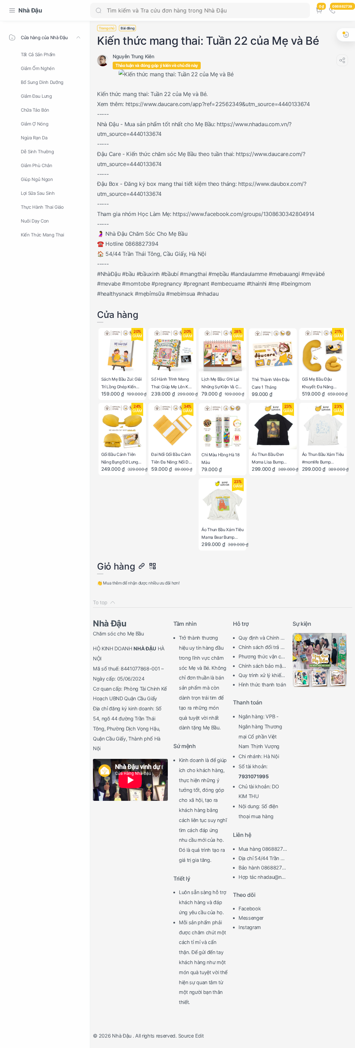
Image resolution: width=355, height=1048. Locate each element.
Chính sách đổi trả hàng (262, 648)
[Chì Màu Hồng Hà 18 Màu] (222, 427)
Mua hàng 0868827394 (262, 850)
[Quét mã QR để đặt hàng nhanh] (152, 566)
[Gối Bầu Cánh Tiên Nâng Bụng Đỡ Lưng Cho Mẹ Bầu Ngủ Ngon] (122, 427)
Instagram (250, 927)
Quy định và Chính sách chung (262, 638)
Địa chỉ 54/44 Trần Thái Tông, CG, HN (262, 859)
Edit (199, 1036)
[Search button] (98, 10)
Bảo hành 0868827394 (262, 868)
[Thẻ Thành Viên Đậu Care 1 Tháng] (273, 352)
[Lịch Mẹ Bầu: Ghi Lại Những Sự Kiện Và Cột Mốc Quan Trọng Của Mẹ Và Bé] (222, 352)
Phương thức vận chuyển (263, 657)
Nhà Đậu (30, 10)
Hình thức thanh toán (262, 684)
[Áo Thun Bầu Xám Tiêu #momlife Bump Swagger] (323, 427)
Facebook (250, 908)
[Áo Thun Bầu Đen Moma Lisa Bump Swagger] (273, 427)
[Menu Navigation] (12, 10)
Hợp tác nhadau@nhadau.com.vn (263, 878)
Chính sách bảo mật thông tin (262, 666)
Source (186, 1036)
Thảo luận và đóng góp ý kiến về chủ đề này (156, 65)
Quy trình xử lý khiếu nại (261, 676)
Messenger (251, 918)
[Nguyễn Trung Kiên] (133, 56)
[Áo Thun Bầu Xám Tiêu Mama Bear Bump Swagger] (222, 502)
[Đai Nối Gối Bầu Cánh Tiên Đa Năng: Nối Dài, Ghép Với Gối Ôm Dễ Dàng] (172, 427)
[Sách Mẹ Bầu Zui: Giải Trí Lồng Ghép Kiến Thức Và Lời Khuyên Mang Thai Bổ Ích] (122, 352)
